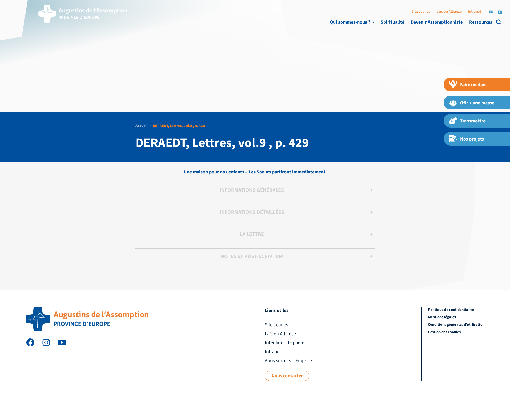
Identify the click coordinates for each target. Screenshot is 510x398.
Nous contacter (287, 375)
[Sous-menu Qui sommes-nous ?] (372, 22)
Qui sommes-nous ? (350, 22)
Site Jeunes (420, 11)
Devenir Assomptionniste (437, 22)
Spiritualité (392, 22)
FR (500, 12)
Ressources (480, 22)
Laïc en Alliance (449, 11)
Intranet (474, 11)
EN (491, 12)
